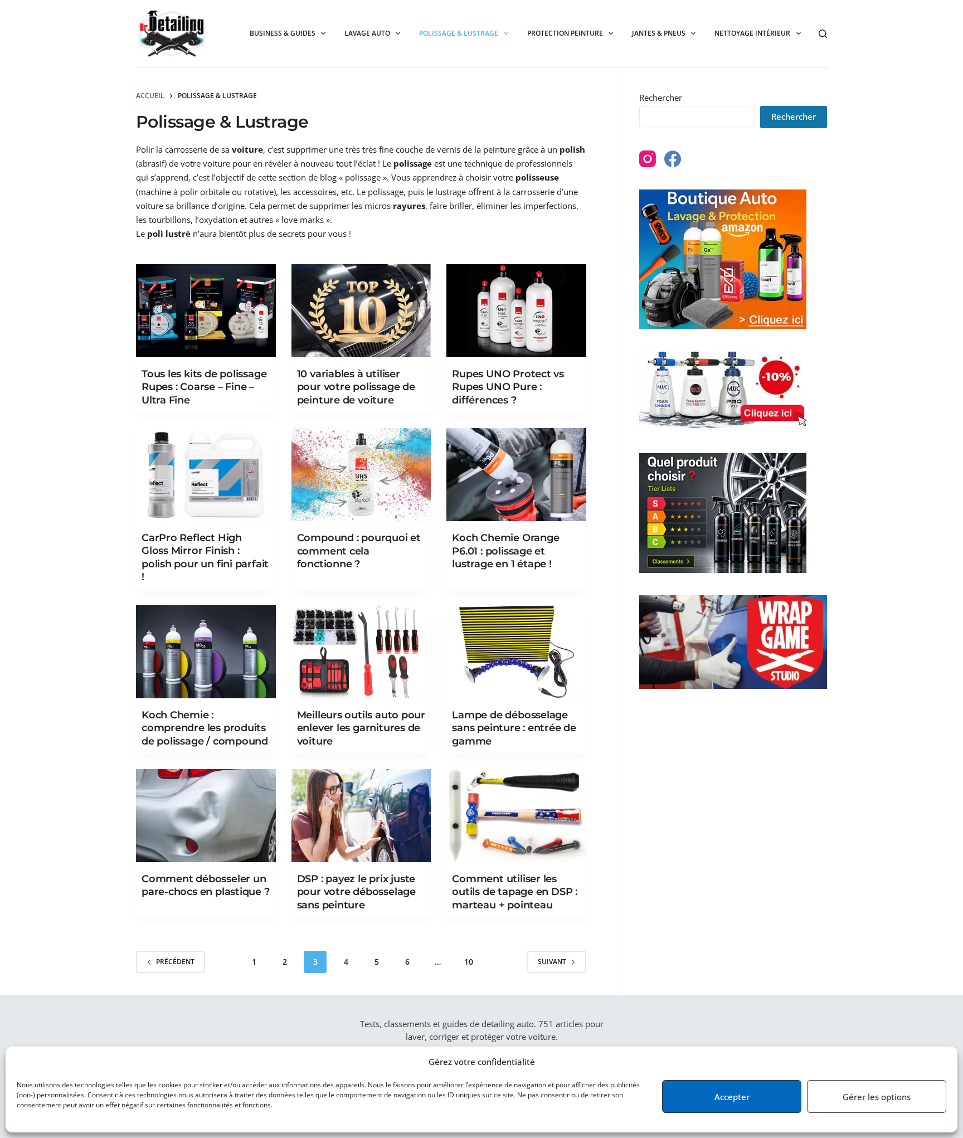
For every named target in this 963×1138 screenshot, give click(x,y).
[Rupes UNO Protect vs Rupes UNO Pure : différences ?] (516, 310)
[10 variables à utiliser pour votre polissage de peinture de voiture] (361, 310)
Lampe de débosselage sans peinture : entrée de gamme (514, 728)
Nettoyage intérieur (752, 33)
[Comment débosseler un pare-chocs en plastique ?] (206, 815)
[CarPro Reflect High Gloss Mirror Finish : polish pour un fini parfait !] (206, 474)
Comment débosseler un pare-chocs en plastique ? (206, 885)
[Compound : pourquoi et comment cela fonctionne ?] (361, 474)
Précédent (175, 961)
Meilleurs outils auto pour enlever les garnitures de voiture (361, 728)
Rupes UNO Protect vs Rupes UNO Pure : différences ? (508, 387)
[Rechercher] (823, 34)
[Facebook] (672, 158)
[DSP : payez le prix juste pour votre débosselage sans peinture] (361, 815)
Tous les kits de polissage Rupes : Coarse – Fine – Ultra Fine (204, 387)
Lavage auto (367, 33)
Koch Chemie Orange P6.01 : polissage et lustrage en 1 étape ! (505, 551)
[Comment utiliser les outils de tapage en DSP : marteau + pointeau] (516, 815)
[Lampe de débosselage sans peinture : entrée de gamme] (516, 651)
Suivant (552, 961)
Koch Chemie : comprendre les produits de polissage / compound (205, 728)
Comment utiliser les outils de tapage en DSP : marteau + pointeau (514, 892)
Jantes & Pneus (658, 33)
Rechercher (660, 97)
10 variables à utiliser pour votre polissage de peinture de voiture (356, 387)
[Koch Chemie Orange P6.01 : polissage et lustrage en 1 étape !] (516, 474)
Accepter (732, 1096)
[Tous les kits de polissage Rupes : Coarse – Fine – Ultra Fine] (206, 310)
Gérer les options (877, 1096)
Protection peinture (565, 33)
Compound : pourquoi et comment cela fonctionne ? (359, 551)
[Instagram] (647, 158)
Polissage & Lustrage (458, 33)
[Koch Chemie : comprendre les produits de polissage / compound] (206, 651)
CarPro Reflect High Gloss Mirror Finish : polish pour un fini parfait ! (205, 557)
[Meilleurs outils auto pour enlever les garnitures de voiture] (361, 651)
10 (468, 961)
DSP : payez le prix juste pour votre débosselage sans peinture (356, 892)
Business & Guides (282, 33)
